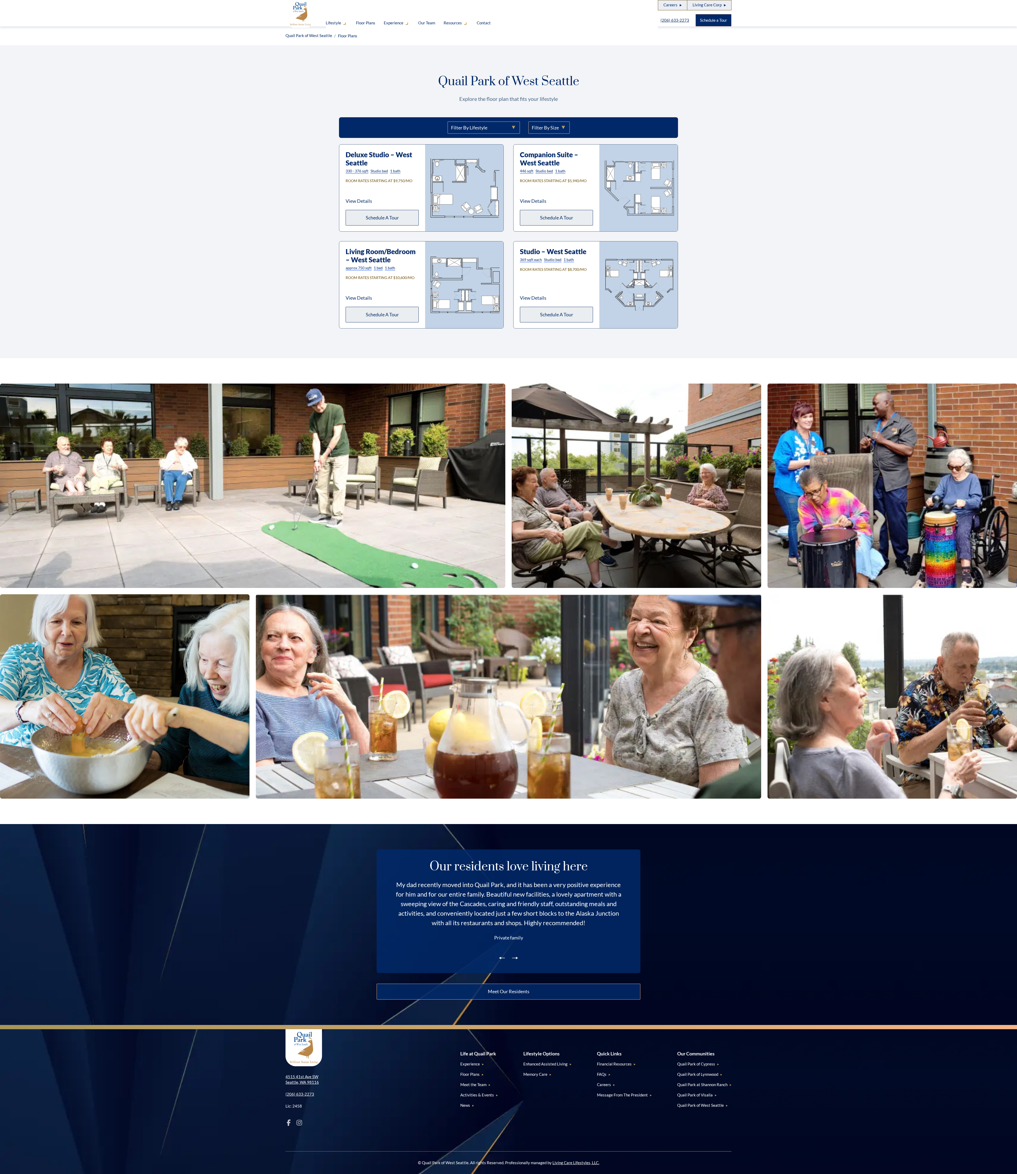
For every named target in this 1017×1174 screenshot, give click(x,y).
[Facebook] (289, 1122)
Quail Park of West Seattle (309, 35)
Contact (484, 22)
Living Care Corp (707, 4)
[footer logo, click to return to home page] (304, 1047)
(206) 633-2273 (675, 20)
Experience (393, 22)
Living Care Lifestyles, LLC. (575, 1162)
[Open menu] (344, 25)
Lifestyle (333, 22)
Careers (670, 4)
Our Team (426, 22)
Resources (453, 22)
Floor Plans (365, 22)
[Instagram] (299, 1122)
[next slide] (515, 957)
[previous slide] (502, 957)
